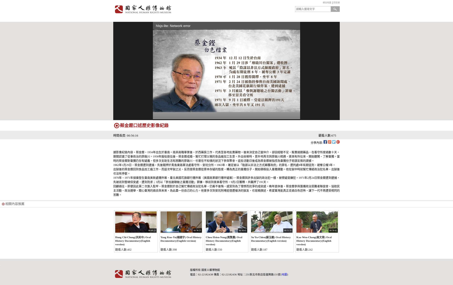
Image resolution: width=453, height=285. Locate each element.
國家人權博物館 (168, 9)
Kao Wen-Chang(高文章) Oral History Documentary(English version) (314, 241)
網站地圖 (327, 2)
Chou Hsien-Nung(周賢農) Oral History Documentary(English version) (224, 241)
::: (0, 20)
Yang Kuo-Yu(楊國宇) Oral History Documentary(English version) (181, 239)
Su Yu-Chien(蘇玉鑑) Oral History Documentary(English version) (271, 239)
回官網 (336, 2)
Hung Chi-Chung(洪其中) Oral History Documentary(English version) (133, 241)
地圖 (284, 274)
